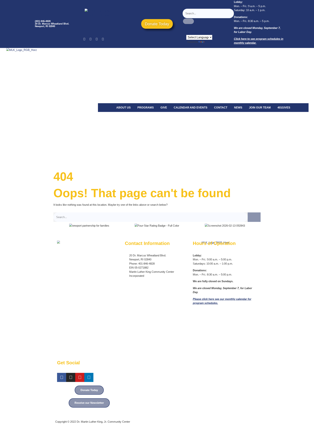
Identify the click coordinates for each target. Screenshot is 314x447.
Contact (220, 107)
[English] (188, 32)
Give (163, 107)
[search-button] (188, 21)
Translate (209, 42)
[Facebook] (84, 39)
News (238, 107)
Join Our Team (260, 107)
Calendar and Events (190, 107)
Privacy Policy (250, 411)
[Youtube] (90, 39)
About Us (123, 107)
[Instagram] (96, 39)
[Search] (254, 217)
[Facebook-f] (61, 377)
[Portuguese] (191, 32)
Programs (145, 107)
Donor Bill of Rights (228, 411)
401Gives (283, 107)
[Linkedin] (102, 39)
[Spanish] (195, 32)
